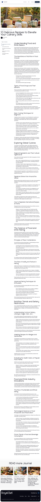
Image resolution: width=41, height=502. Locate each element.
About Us (31, 499)
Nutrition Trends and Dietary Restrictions (6, 51)
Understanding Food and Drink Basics (6, 44)
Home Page (22, 496)
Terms (36, 499)
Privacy (34, 499)
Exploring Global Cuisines (5, 46)
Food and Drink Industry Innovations (5, 54)
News (26, 496)
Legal (38, 499)
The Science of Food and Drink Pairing (6, 49)
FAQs (29, 496)
